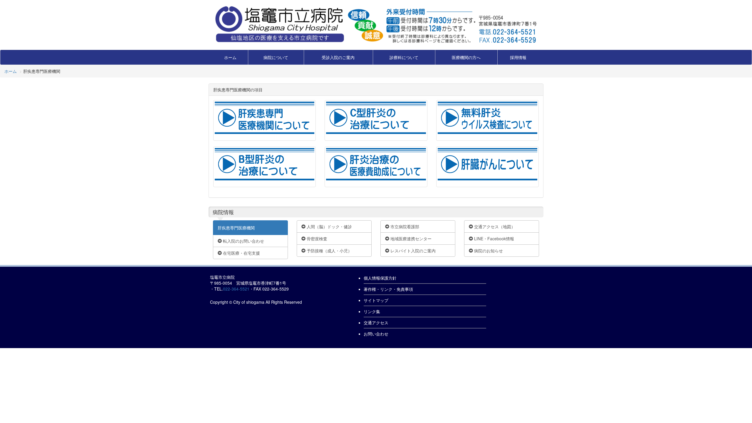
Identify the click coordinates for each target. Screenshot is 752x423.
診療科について (404, 57)
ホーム (230, 57)
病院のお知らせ (488, 251)
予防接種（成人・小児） (329, 251)
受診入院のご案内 (338, 57)
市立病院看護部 (404, 226)
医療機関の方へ (466, 57)
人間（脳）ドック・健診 (329, 226)
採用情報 (518, 57)
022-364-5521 (236, 289)
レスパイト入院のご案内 (412, 251)
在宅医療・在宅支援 (241, 253)
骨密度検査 (316, 238)
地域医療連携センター (410, 238)
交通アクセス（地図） (494, 226)
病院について (275, 57)
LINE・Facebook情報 (493, 238)
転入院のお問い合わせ (243, 241)
